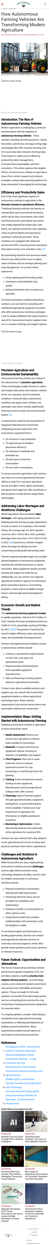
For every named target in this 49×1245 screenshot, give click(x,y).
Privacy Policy (33, 1229)
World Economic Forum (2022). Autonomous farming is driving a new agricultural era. (24, 1071)
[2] (10, 414)
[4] (11, 542)
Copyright (34, 1235)
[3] (14, 629)
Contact (34, 1232)
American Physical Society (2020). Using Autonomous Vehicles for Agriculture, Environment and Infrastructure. (23, 1097)
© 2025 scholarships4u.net (33, 1241)
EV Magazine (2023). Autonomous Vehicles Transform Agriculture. (23, 1048)
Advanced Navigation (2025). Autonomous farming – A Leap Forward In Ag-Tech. (21, 1058)
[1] (43, 249)
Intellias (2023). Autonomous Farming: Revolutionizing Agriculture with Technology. (23, 1083)
